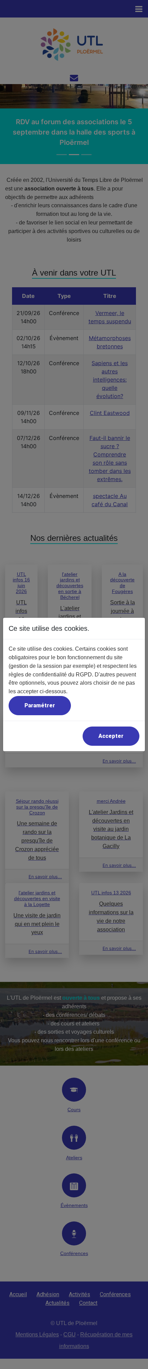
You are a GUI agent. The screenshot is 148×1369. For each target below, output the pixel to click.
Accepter (111, 736)
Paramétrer (39, 705)
